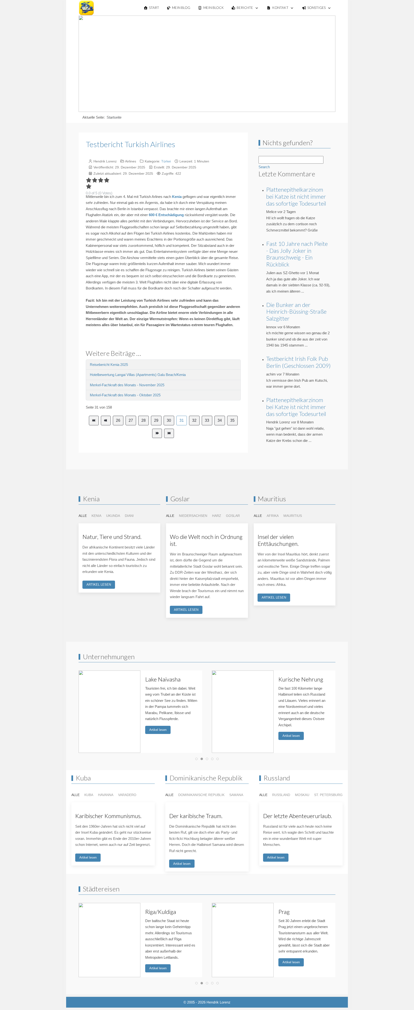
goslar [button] (233, 516)
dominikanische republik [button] (201, 795)
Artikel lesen (158, 730)
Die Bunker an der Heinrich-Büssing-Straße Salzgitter (296, 311)
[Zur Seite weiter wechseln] (157, 433)
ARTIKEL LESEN (98, 584)
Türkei (166, 161)
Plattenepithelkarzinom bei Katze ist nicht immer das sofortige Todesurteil (296, 196)
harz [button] (216, 516)
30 (169, 420)
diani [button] (129, 516)
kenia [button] (96, 516)
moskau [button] (302, 795)
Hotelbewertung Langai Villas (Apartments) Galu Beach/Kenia (138, 375)
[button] (114, 741)
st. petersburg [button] (328, 795)
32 (194, 420)
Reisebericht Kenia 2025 (109, 365)
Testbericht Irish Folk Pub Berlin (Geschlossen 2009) (298, 362)
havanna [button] (105, 795)
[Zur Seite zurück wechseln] (106, 420)
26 (118, 420)
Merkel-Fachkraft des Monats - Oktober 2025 (125, 395)
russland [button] (281, 795)
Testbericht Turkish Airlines (130, 144)
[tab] (196, 759)
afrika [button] (273, 516)
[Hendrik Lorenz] (86, 8)
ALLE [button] (83, 516)
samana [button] (236, 795)
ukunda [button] (113, 516)
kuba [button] (88, 795)
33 (207, 420)
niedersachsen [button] (193, 516)
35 (232, 420)
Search (264, 167)
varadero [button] (127, 795)
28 (143, 420)
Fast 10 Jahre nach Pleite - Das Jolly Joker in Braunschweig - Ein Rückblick (297, 254)
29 (156, 420)
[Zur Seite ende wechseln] (169, 433)
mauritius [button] (292, 516)
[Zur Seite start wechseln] (94, 420)
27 (131, 420)
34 (220, 420)
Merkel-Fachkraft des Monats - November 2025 (127, 385)
